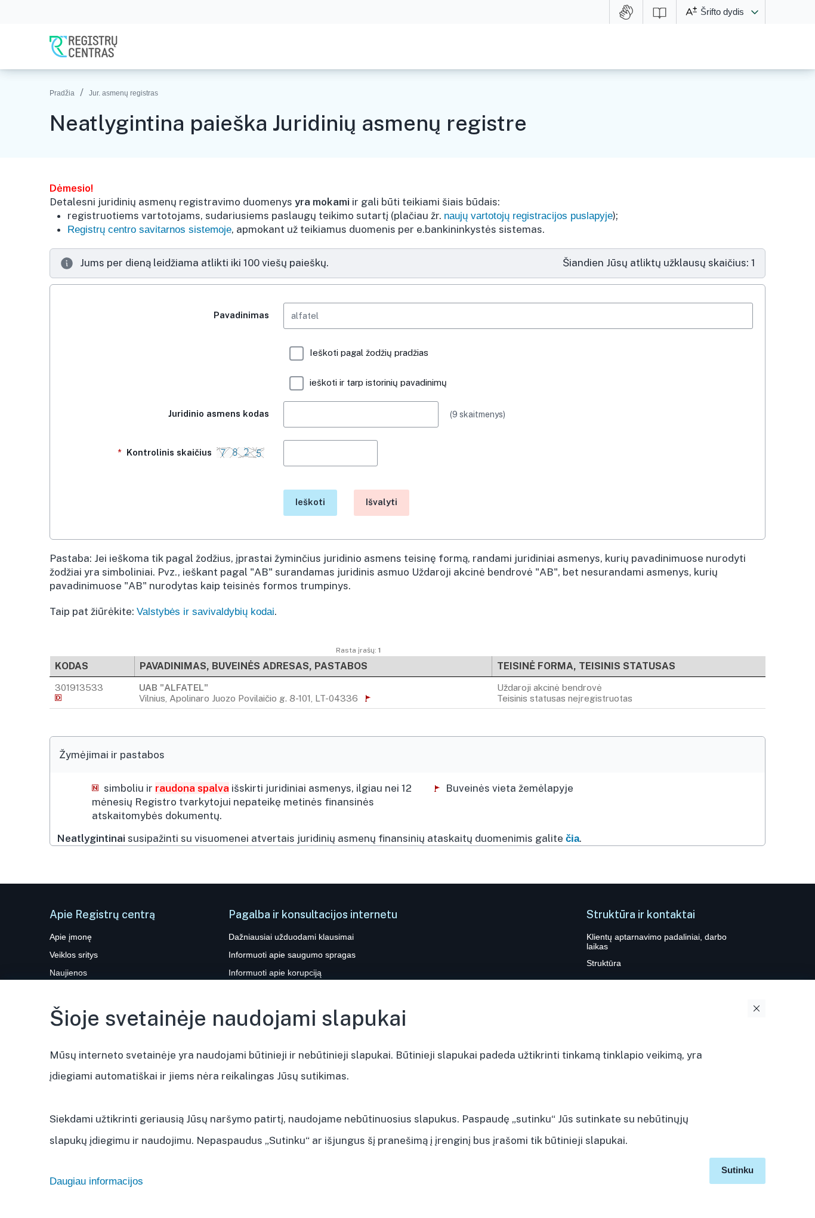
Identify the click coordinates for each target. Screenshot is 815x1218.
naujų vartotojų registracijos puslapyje (528, 216)
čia (572, 838)
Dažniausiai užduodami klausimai (291, 937)
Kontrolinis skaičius (167, 452)
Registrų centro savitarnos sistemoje (149, 229)
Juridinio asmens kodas (218, 413)
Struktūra (603, 963)
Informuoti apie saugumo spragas (292, 954)
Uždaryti (756, 1008)
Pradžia (62, 93)
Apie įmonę (71, 937)
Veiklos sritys (74, 954)
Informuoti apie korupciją (275, 972)
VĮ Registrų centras (84, 46)
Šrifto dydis (722, 12)
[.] (165, 498)
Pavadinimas (241, 315)
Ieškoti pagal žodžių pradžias (369, 352)
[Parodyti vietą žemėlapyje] (368, 698)
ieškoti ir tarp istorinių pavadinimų (378, 382)
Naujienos (68, 972)
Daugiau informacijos (96, 1181)
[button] (755, 12)
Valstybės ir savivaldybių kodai (205, 611)
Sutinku (737, 1170)
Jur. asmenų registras (123, 93)
